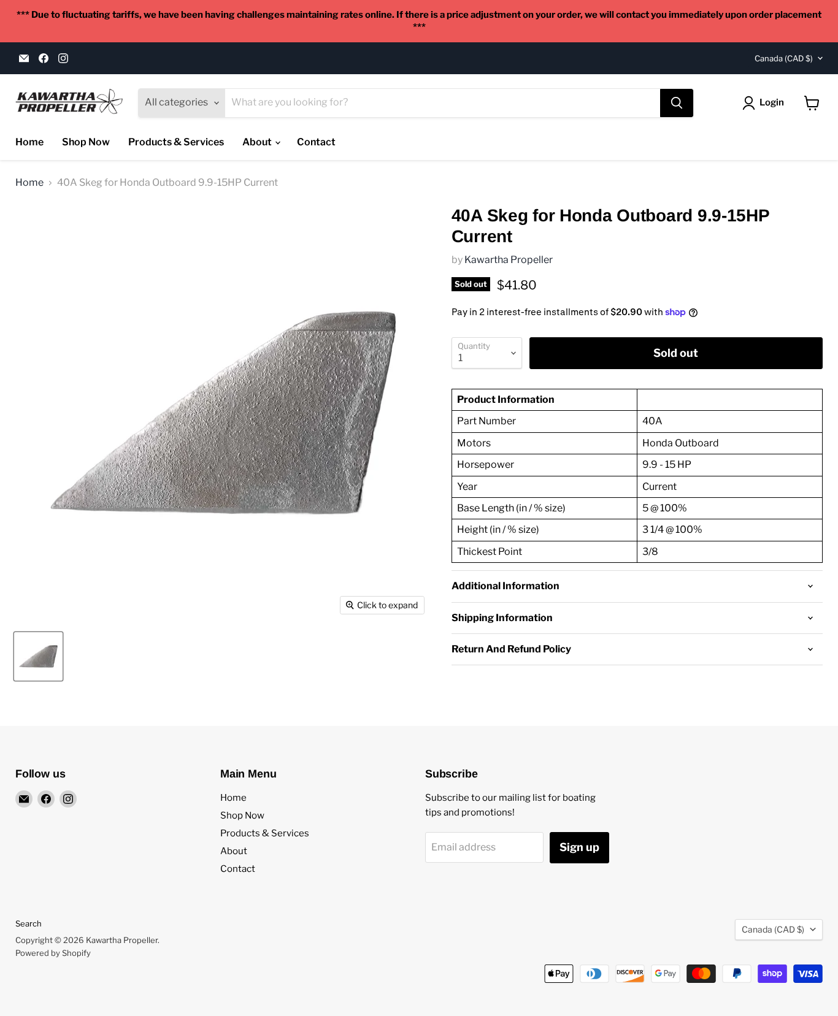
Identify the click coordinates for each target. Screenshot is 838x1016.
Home (29, 142)
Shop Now (86, 142)
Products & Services (176, 142)
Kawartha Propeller (508, 259)
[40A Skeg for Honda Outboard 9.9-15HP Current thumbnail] (38, 656)
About (258, 142)
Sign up (579, 847)
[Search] (676, 103)
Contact (316, 142)
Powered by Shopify (53, 953)
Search (28, 923)
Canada (784, 58)
